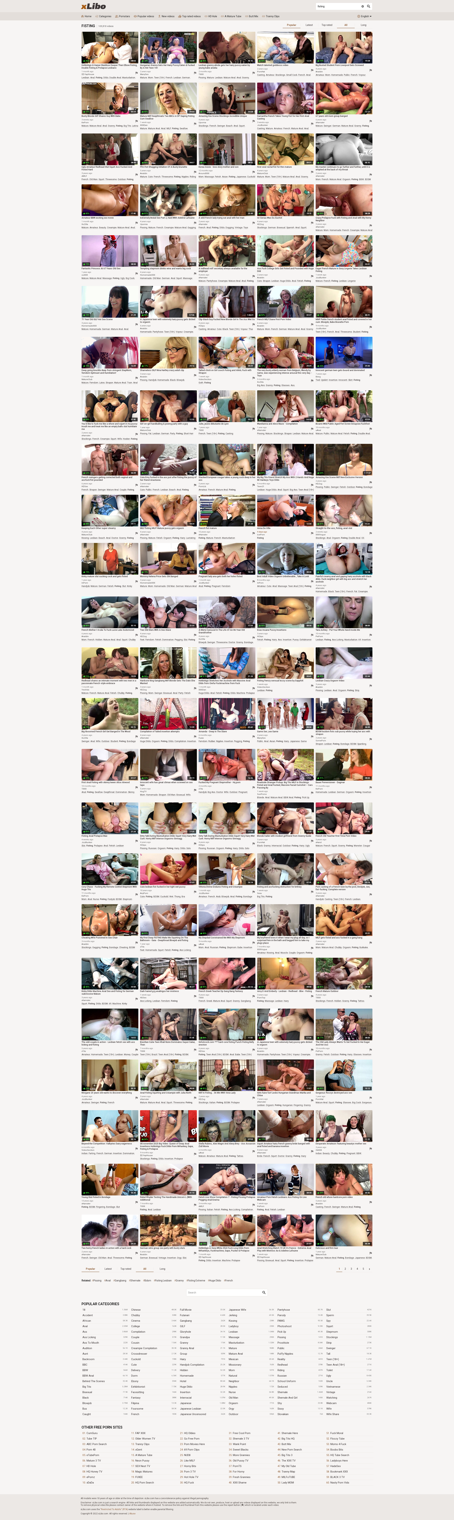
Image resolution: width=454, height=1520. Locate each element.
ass (293, 385)
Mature (233, 1348)
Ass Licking (89, 1337)
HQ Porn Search (144, 1482)
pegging (179, 639)
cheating (123, 947)
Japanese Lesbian (190, 1408)
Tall (328, 1353)
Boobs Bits (336, 1449)
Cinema (135, 1320)
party (172, 433)
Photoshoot (285, 1326)
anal (92, 77)
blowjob (180, 380)
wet (171, 896)
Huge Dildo (186, 1386)
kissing (85, 538)
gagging (192, 227)
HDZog (260, 224)
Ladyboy (234, 1326)
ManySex (144, 74)
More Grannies (241, 1455)
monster (358, 845)
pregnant (216, 586)
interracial (277, 845)
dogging (230, 227)
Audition (87, 1348)
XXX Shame (240, 1482)
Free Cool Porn (241, 1433)
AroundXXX (204, 173)
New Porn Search (292, 1449)
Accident (87, 1315)
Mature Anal (236, 1353)
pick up (305, 797)
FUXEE (139, 1477)
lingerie (352, 281)
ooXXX (85, 275)
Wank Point (239, 1444)
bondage (368, 487)
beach (229, 126)
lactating (190, 538)
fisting (99, 77)
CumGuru (92, 1433)
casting (261, 75)
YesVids (85, 690)
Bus (84, 1408)
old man (93, 179)
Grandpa (185, 1337)
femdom (94, 382)
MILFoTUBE (288, 1477)
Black (85, 1397)
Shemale (283, 1392)
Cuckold (136, 1359)
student (357, 332)
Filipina (135, 1403)
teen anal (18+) (306, 490)
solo (188, 848)
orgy (179, 1258)
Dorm (134, 1375)
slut (124, 586)
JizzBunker (262, 125)
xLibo (93, 6)
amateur (270, 75)
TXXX (201, 74)
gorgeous (367, 1102)
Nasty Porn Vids (339, 1482)
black (225, 329)
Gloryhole (185, 1331)
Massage (234, 1337)
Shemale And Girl (287, 1397)
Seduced (283, 1386)
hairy (182, 538)
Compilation (138, 1331)
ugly (122, 278)
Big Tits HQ (288, 1438)
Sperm (330, 1315)
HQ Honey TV (94, 1471)
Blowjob (87, 1403)
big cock (130, 278)
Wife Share (332, 1414)
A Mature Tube (231, 16)
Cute (134, 1364)
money (127, 1054)
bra (183, 896)
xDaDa (90, 1482)
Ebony (134, 1381)
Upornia (202, 122)
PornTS (237, 1466)
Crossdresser (139, 1353)
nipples (185, 176)
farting (92, 1153)
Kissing (233, 1320)
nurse (96, 899)
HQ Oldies (189, 1433)
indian (85, 1153)
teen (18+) (159, 77)
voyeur (362, 75)
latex (102, 382)
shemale (135, 1280)
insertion (333, 380)
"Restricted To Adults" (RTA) (114, 1509)
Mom (232, 1370)
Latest (309, 25)
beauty (102, 227)
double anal (115, 77)
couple (123, 490)
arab (218, 896)
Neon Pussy (142, 1460)
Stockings (332, 1337)
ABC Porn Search (97, 1444)
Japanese (185, 1403)
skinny (131, 792)
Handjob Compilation (192, 1364)
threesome (111, 179)
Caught (86, 1414)
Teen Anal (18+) (335, 1364)
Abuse (132, 1513)
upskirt (324, 380)
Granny (184, 1342)
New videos (166, 16)
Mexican (233, 1359)
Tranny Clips (270, 16)
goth (201, 382)
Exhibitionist (138, 1386)
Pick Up (282, 1331)
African (86, 1320)
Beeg (318, 377)
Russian (282, 1375)
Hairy (183, 1359)
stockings (280, 75)
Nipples (233, 1386)
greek (209, 1001)
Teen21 (260, 486)
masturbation (128, 77)
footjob (111, 899)
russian (152, 848)
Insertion (185, 1392)
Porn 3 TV (190, 1471)
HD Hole (210, 16)
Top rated (327, 25)
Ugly (328, 1375)
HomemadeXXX (147, 275)
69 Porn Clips (192, 1449)
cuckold (251, 176)
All (345, 25)
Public (281, 1348)
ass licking (337, 639)
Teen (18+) (332, 1359)
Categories (103, 16)
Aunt (85, 1353)
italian (212, 1102)
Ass (84, 1331)
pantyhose (212, 281)
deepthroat (109, 792)
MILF (169, 128)
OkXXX (319, 1150)
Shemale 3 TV (241, 1438)
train (129, 382)
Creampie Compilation (144, 1348)
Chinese (136, 1309)
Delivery (135, 1370)
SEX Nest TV (142, 1466)
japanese (241, 176)
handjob (152, 380)
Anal (85, 1326)
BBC (84, 1364)
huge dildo (285, 281)
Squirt (329, 1326)
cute (150, 176)
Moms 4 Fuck (338, 1444)
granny (245, 77)
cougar (366, 845)
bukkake (363, 947)
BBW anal (288, 797)
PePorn (319, 636)
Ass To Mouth (90, 1342)
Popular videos (144, 16)
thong (177, 896)
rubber (211, 741)
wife (119, 439)
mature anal (230, 77)
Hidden (184, 1370)
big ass (261, 385)
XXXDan (144, 125)
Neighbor (234, 1381)
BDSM (368, 179)
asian (225, 176)
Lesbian (233, 1331)
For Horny (238, 1471)
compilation (180, 741)
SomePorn (321, 741)
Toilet (329, 1370)
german (186, 77)
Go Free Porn (192, 1438)
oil (362, 538)
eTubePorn (93, 1455)
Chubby (135, 1315)
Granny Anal (187, 1348)
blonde (260, 797)
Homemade (187, 1375)
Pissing (282, 1337)
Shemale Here (290, 1433)
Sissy (281, 1408)
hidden (98, 639)
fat (149, 433)
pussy (296, 639)
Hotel (183, 1381)
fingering (298, 1105)
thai (251, 329)
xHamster (320, 122)
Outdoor (233, 1414)
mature (143, 77)
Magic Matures (144, 1471)
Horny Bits (190, 1466)
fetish (218, 176)
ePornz (91, 1477)
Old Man (233, 1397)
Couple (135, 1337)
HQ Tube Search (339, 1455)
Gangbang (186, 1320)
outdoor (122, 179)
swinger (221, 126)
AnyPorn (144, 893)
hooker (126, 439)
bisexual (281, 227)
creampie (112, 227)
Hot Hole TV (191, 1477)
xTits (201, 789)
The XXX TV (289, 1460)
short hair (188, 433)
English (363, 16)
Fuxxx (201, 738)
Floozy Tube (337, 1438)
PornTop (261, 998)
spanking (361, 744)
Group (183, 1353)
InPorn (85, 583)
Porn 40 (91, 1449)
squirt (242, 126)
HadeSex (335, 1466)
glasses (285, 385)
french (169, 77)
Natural (233, 1375)
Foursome (137, 1408)
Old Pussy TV (240, 1460)
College (135, 1326)
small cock (291, 75)
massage (209, 176)
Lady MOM (288, 1482)
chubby (132, 639)
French (135, 1414)
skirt (350, 380)
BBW (361, 179)
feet (142, 639)
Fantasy (135, 1397)
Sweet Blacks (240, 1449)
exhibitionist (306, 639)
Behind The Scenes (93, 1381)
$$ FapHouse (88, 74)
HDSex (85, 486)
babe (239, 947)
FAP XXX (140, 1433)
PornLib (202, 486)
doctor (115, 538)
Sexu (259, 893)
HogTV (143, 791)
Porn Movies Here (194, 1444)
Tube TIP (92, 1438)
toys (245, 227)
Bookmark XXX (339, 1471)
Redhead (283, 1364)
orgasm (346, 179)
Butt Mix (251, 16)
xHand (319, 842)
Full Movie (186, 1309)
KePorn (85, 122)
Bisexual (87, 1392)
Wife (329, 1408)
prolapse (250, 693)
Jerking (233, 1315)
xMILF (84, 176)
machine (241, 693)
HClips (202, 326)
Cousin (135, 1342)
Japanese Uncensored (193, 1414)
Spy (328, 1320)
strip (357, 690)
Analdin (319, 72)
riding (193, 176)
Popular (291, 25)
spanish (290, 227)
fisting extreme (196, 1280)
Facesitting (137, 1392)
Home (86, 16)
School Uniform (287, 1381)
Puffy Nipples (285, 1353)
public (347, 75)
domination (168, 639)
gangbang (246, 1001)
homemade (337, 75)
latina (135, 126)
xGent (138, 1449)
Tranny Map (288, 1471)
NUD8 (187, 1455)
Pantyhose (284, 1309)
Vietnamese (333, 1386)
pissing (202, 77)
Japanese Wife (237, 1309)
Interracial (186, 1397)
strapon (266, 281)
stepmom (127, 899)
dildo (105, 77)
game (304, 741)
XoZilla (85, 224)
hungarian (288, 1105)
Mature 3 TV (94, 1460)
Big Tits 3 (287, 1455)
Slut (328, 1309)
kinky (129, 586)
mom (150, 77)
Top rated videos (189, 16)
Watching (331, 1397)
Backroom (88, 1359)
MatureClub (262, 173)
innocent (343, 380)
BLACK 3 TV (337, 1477)
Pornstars (122, 16)
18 (83, 1309)
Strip (329, 1342)
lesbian (85, 77)
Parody (282, 1315)
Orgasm (233, 1403)
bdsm (148, 1280)
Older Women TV (145, 1438)
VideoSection (205, 379)
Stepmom (332, 1331)
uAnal (318, 430)
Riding (281, 1370)
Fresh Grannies (241, 1477)
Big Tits (86, 1386)
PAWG (281, 1320)
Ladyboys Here (339, 1460)
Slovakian (283, 1414)
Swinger (331, 1348)
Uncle (329, 1381)
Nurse (232, 1392)
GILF (182, 1326)
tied (318, 380)
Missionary (235, 1364)
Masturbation (236, 1342)
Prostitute (283, 1342)
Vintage (330, 1392)
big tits (127, 126)
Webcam (331, 1403)
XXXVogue (321, 535)
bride (259, 1156)
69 (359, 639)
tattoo (361, 1001)
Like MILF (189, 1460)
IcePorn (261, 535)
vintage (238, 227)
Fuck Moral (336, 1433)
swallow (184, 128)
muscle (284, 953)
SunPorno (262, 794)
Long (363, 25)
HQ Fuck (189, 1482)
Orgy (231, 1408)
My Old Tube (289, 1466)
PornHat (261, 72)
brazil (154, 1054)
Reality (281, 1359)
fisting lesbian (163, 1280)
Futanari (184, 1315)
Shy (280, 1403)
